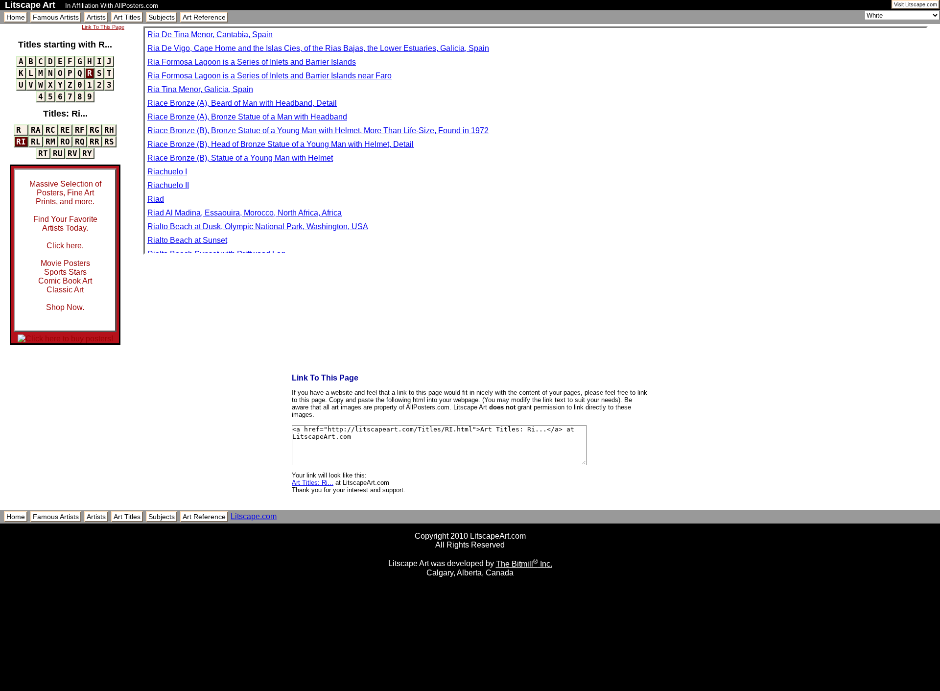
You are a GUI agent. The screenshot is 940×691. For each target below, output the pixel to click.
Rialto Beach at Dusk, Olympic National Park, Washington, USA (257, 226)
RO (65, 141)
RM (50, 141)
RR (94, 141)
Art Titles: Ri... (312, 482)
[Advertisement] (470, 687)
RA (36, 130)
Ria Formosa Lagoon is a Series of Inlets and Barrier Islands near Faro (269, 75)
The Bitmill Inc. (524, 564)
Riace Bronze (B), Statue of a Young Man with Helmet (240, 158)
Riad (155, 199)
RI (21, 141)
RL (36, 141)
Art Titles (127, 17)
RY (87, 153)
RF (80, 130)
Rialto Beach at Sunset (187, 240)
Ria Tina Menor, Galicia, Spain (200, 89)
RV (72, 153)
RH (109, 130)
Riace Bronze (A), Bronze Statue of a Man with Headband (247, 117)
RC (50, 130)
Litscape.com (254, 516)
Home (15, 17)
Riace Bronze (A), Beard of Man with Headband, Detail (242, 103)
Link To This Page (103, 27)
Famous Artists (56, 17)
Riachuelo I (167, 171)
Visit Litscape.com (915, 4)
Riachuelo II (168, 185)
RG (94, 130)
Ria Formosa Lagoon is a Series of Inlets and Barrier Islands (251, 62)
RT (43, 153)
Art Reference (204, 17)
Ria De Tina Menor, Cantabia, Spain (210, 34)
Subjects (161, 17)
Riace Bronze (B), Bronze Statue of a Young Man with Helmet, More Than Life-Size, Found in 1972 (318, 130)
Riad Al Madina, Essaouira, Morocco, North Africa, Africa (244, 213)
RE (65, 130)
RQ (80, 141)
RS (109, 141)
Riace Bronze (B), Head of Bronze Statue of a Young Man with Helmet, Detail (280, 144)
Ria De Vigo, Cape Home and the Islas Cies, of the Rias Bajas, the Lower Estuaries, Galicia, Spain (318, 48)
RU (58, 153)
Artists (96, 17)
